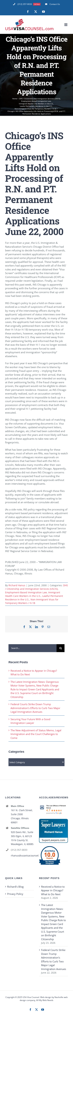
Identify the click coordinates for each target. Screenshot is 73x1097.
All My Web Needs (44, 1000)
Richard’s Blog (15, 886)
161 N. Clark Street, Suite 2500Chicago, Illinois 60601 (22, 816)
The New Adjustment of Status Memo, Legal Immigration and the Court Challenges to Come (36, 734)
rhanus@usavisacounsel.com (22, 855)
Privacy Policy (15, 894)
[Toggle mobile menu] (66, 24)
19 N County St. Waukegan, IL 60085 (22, 842)
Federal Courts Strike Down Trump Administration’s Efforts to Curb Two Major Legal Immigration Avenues (35, 707)
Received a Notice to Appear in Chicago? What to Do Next (53, 890)
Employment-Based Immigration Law (26, 592)
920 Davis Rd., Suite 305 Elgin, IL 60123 (22, 834)
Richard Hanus (16, 585)
